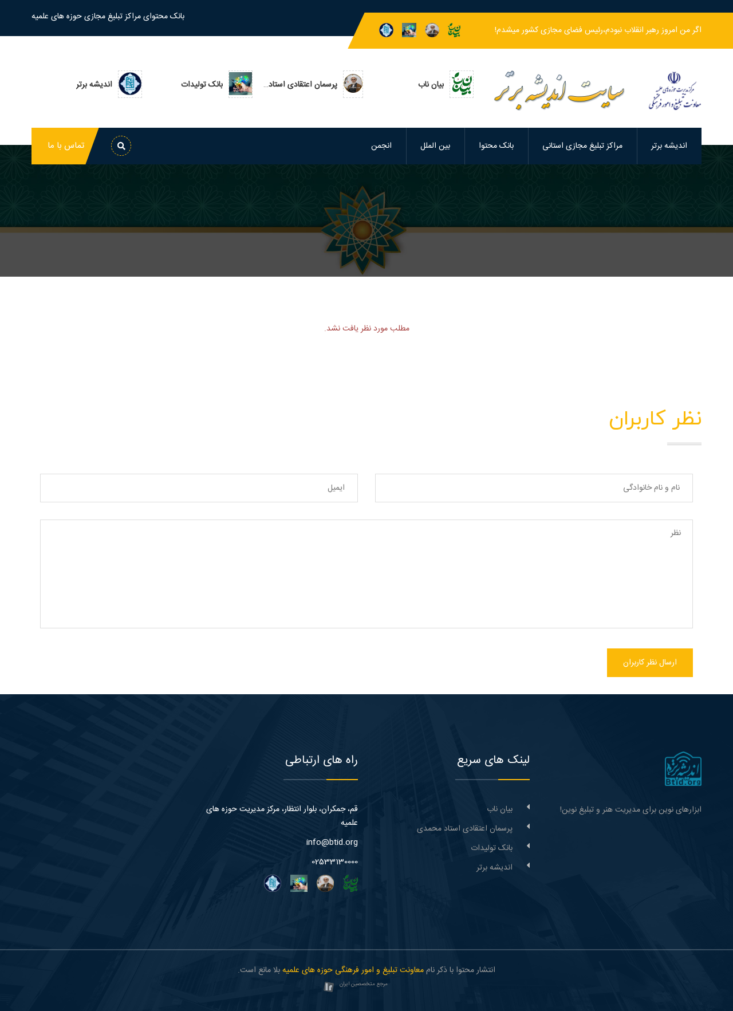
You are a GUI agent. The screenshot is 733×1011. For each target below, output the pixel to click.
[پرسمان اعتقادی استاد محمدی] (432, 30)
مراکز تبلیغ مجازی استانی (582, 146)
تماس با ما (66, 146)
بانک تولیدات (492, 848)
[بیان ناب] (454, 30)
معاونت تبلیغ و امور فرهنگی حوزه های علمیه (353, 970)
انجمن (381, 146)
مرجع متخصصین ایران (364, 984)
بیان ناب (500, 809)
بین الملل (435, 146)
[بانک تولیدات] (409, 30)
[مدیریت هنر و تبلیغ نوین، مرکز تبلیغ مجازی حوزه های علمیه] (683, 769)
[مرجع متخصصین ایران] (329, 987)
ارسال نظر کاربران (650, 663)
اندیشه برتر (669, 146)
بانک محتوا (496, 146)
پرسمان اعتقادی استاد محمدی (465, 829)
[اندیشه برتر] (386, 30)
